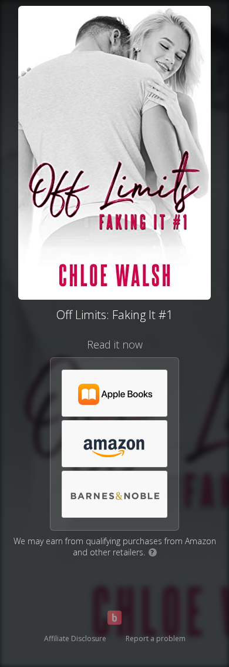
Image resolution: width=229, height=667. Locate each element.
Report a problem (156, 638)
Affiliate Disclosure (75, 638)
